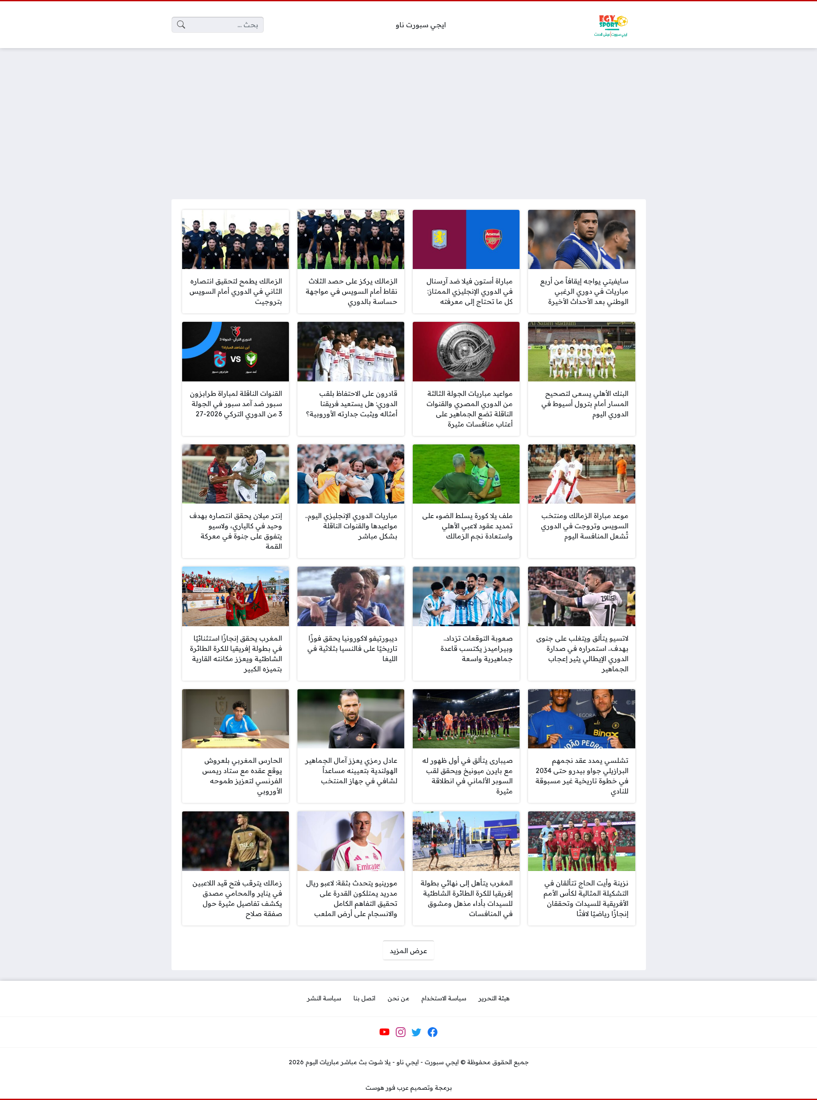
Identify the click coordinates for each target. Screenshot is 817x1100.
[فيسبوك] (432, 1032)
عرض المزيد (408, 950)
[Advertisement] (408, 118)
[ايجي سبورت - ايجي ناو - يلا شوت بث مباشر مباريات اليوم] (611, 25)
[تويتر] (416, 1032)
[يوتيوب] (384, 1032)
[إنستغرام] (400, 1032)
